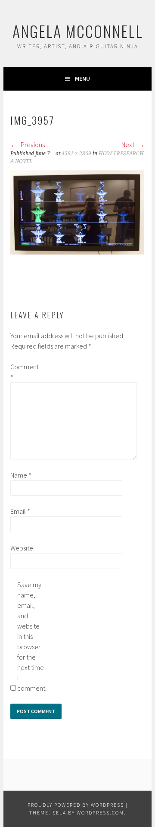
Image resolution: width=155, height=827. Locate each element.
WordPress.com (100, 812)
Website (21, 548)
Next (128, 144)
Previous (32, 144)
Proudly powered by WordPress (76, 805)
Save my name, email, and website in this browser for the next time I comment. (31, 636)
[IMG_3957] (77, 252)
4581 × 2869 (76, 154)
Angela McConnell (77, 30)
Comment (24, 371)
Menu (82, 78)
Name (20, 475)
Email (20, 511)
